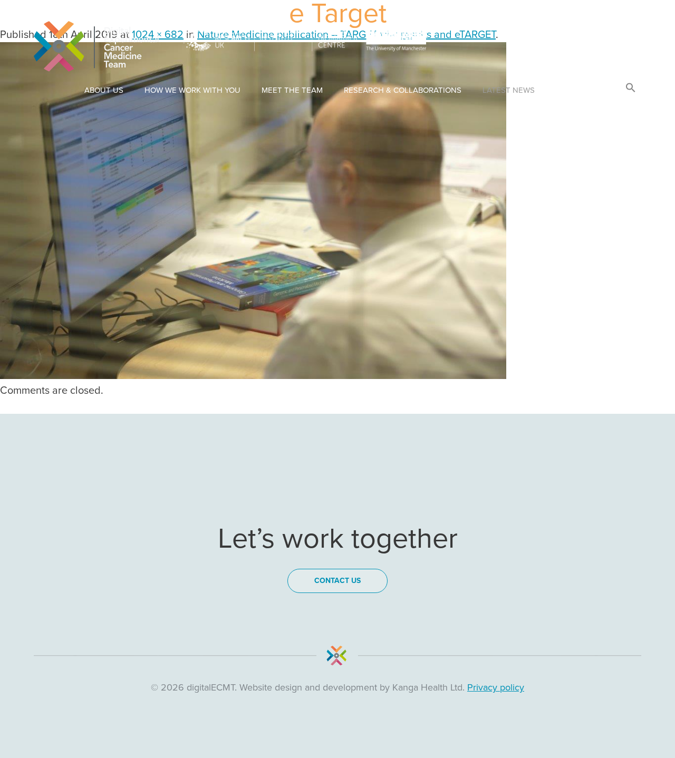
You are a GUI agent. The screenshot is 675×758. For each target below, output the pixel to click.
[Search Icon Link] (630, 88)
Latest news (509, 90)
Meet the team (292, 90)
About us (103, 90)
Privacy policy (495, 687)
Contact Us (580, 90)
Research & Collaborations (402, 90)
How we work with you (192, 90)
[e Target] (253, 376)
